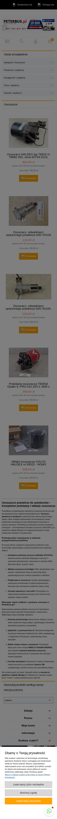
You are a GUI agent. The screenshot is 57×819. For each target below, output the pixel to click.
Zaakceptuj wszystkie (28, 801)
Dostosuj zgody (28, 792)
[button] (49, 811)
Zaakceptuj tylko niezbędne (28, 784)
